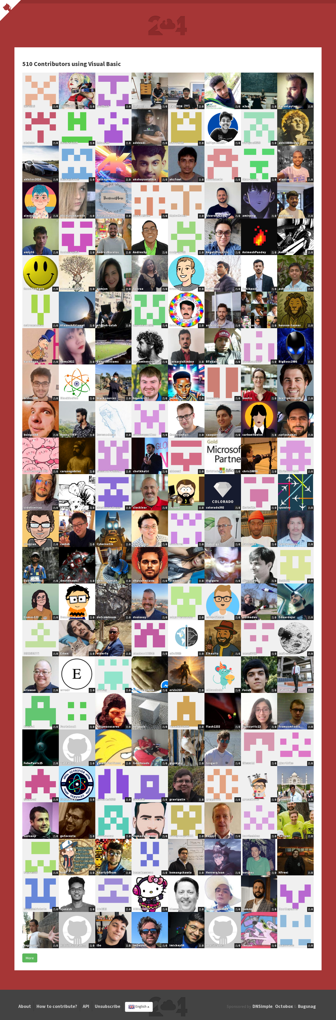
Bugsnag (307, 1006)
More (30, 958)
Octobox (284, 1006)
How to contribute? (56, 1006)
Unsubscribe (107, 1006)
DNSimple (262, 1006)
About (24, 1006)
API (86, 1006)
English (141, 1006)
